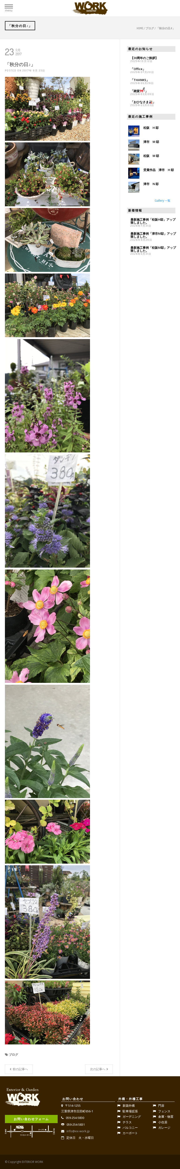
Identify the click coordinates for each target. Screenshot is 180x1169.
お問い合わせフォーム (31, 1119)
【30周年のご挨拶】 (144, 58)
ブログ (150, 28)
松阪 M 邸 (151, 156)
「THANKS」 (140, 80)
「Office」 (138, 69)
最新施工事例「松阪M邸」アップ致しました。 (153, 249)
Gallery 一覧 (162, 200)
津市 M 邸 (151, 142)
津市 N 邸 (151, 184)
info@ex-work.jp (78, 1131)
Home (140, 28)
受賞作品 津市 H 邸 (158, 170)
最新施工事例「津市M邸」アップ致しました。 (153, 235)
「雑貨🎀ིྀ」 (139, 91)
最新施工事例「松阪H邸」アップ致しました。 (153, 221)
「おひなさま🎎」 (143, 102)
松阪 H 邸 (151, 128)
